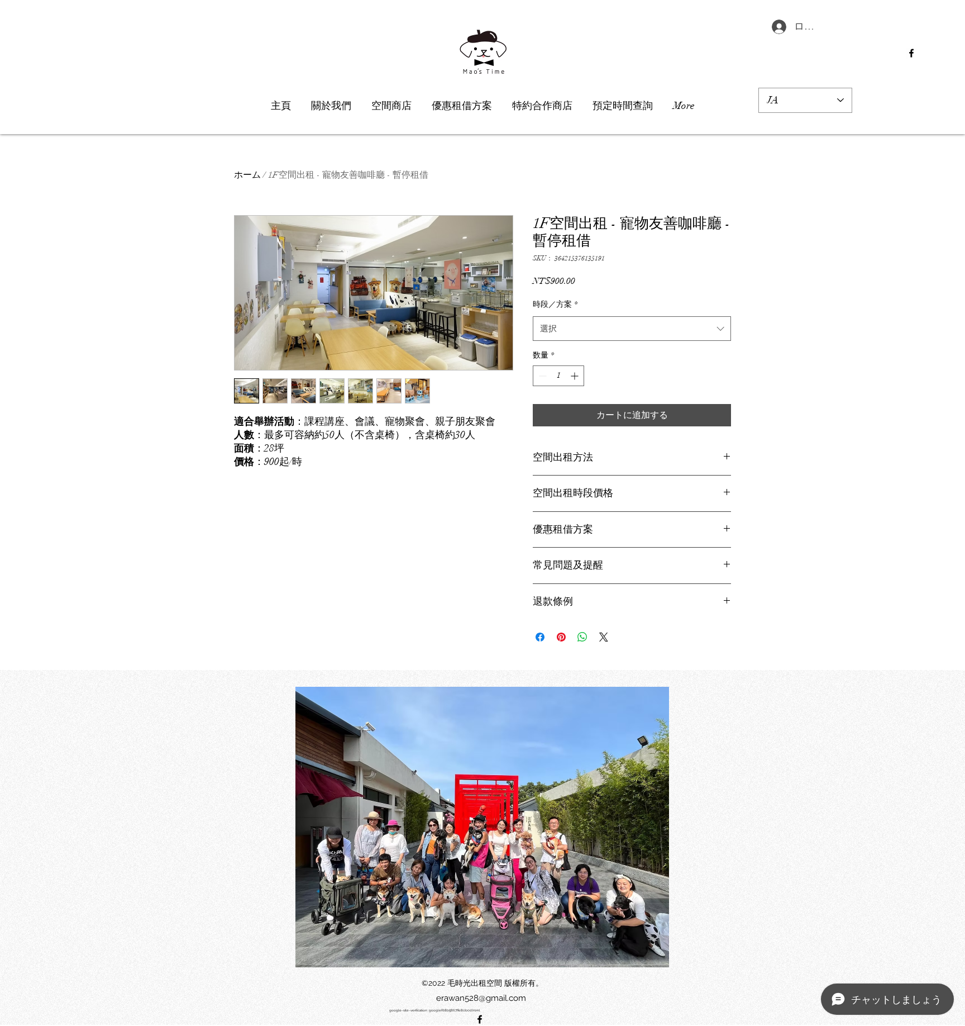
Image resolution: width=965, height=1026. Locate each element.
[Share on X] (603, 637)
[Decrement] (541, 376)
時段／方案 (555, 304)
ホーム (247, 174)
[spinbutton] (558, 376)
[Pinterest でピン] (561, 637)
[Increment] (575, 376)
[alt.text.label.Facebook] (911, 53)
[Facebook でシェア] (540, 637)
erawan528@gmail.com (481, 998)
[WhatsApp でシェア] (582, 637)
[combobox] (632, 328)
